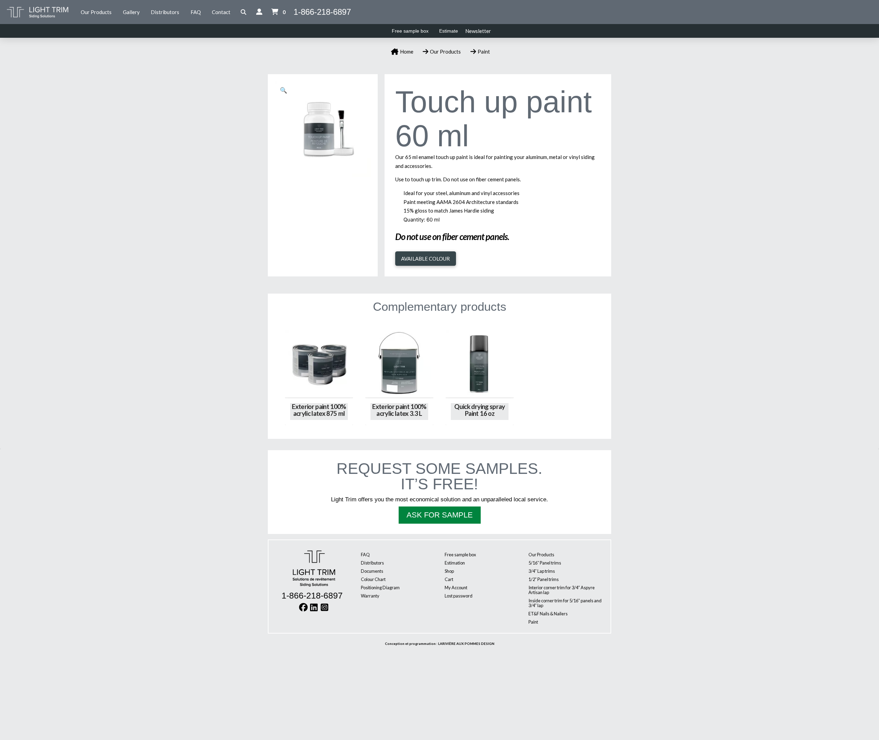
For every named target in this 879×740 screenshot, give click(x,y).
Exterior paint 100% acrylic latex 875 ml (319, 409)
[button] (243, 12)
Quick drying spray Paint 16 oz (479, 409)
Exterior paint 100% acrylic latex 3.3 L (399, 409)
